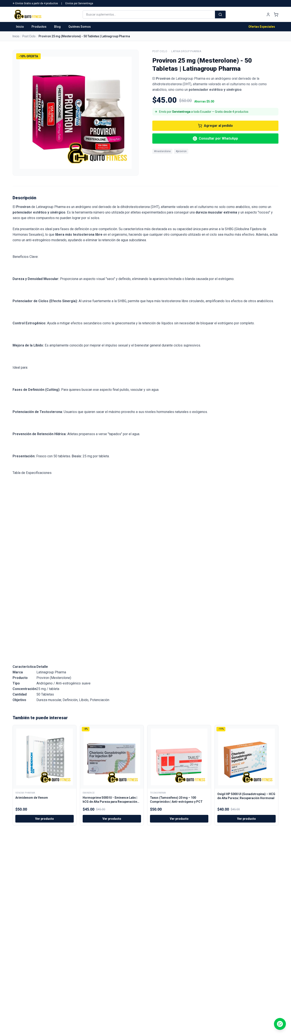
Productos (39, 26)
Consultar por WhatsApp (218, 138)
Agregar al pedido (218, 126)
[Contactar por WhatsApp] (280, 1024)
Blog (57, 26)
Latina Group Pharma (186, 51)
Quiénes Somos (79, 26)
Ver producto (44, 818)
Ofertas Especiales (261, 26)
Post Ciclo (29, 36)
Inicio (20, 26)
